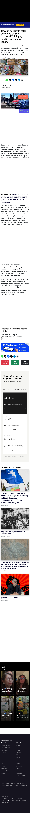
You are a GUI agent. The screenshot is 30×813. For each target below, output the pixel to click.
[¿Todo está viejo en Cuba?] (15, 585)
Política (3, 783)
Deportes (24, 787)
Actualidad (19, 766)
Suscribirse (15, 410)
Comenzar (15, 429)
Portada (18, 763)
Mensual (17, 389)
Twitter (18, 750)
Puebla (13, 58)
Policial (3, 58)
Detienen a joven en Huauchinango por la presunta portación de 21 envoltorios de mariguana (15, 198)
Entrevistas (19, 771)
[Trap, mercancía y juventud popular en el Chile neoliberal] (15, 519)
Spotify (18, 757)
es (19, 803)
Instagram (19, 748)
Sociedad (24, 785)
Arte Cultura (11, 787)
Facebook (18, 745)
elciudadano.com (9, 339)
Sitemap (24, 800)
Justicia (3, 785)
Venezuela (4, 768)
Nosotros (13, 796)
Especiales (18, 785)
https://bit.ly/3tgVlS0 (10, 335)
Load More (15, 730)
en (22, 803)
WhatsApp (15, 363)
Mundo (3, 773)
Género (12, 785)
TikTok (17, 755)
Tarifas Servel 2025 (16, 800)
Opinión (18, 768)
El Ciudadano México (8, 86)
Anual (23, 389)
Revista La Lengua (21, 775)
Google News (5, 362)
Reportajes (19, 773)
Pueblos (24, 783)
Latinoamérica (5, 771)
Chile (2, 763)
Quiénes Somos (5, 745)
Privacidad (4, 755)
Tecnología (18, 787)
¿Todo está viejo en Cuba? (11, 597)
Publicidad (4, 750)
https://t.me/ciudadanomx (12, 337)
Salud (7, 785)
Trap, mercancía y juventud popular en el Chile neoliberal (15, 533)
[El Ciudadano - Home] (7, 25)
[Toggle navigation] (27, 24)
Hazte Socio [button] (20, 24)
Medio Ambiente (10, 783)
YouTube (25, 363)
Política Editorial (5, 748)
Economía (18, 783)
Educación (4, 787)
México (8, 58)
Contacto (3, 752)
